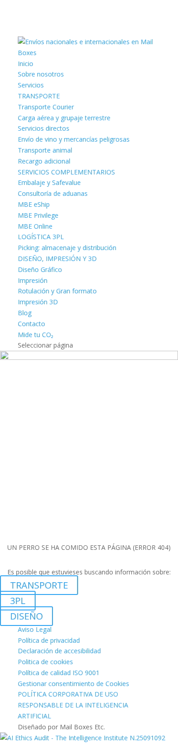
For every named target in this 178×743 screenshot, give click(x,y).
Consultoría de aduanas (53, 193)
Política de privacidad (49, 640)
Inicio (25, 63)
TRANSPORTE (39, 96)
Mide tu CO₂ (35, 334)
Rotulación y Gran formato (57, 291)
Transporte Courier (46, 106)
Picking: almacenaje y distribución (67, 247)
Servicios (31, 85)
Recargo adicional (44, 161)
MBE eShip (34, 204)
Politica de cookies (45, 661)
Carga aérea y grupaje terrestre (64, 117)
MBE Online (35, 226)
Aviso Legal (35, 629)
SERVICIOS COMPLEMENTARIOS (66, 172)
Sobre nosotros (41, 74)
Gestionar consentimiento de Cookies (73, 683)
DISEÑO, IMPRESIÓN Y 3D (57, 258)
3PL (18, 600)
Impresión (32, 280)
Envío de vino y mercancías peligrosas (74, 139)
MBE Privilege (38, 215)
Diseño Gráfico (40, 269)
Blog (24, 312)
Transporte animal (45, 150)
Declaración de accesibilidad (59, 650)
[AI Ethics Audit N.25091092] (82, 737)
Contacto (31, 323)
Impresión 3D (38, 301)
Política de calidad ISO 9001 (58, 672)
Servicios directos (43, 128)
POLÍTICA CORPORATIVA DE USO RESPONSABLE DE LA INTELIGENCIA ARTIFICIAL (73, 705)
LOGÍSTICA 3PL (41, 236)
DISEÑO (26, 616)
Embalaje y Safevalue (49, 182)
